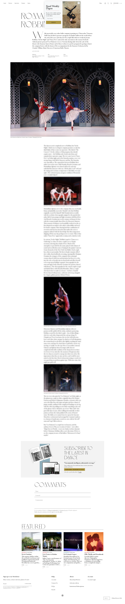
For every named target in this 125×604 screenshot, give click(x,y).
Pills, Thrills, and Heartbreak (94, 554)
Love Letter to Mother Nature (50, 555)
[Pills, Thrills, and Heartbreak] (94, 541)
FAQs (53, 586)
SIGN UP (53, 22)
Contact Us (54, 583)
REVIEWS (24, 552)
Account (53, 580)
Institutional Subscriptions (77, 586)
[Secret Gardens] (31, 541)
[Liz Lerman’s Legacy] (73, 541)
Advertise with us (74, 583)
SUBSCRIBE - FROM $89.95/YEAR (74, 469)
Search (53, 589)
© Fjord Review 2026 (117, 598)
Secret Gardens (27, 554)
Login (80, 472)
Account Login (92, 580)
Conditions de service (64, 510)
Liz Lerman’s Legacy (70, 554)
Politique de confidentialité (53, 510)
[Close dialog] (79, 3)
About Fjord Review (75, 580)
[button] (100, 3)
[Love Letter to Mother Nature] (52, 541)
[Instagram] (62, 596)
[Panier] (111, 3)
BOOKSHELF (66, 552)
